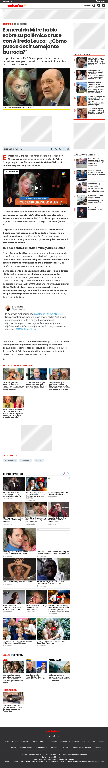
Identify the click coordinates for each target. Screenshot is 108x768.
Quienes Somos (26, 747)
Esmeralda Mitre (10, 460)
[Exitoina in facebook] (98, 5)
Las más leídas (82, 54)
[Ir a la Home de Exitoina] (17, 6)
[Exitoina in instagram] (93, 5)
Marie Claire (25, 741)
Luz (89, 741)
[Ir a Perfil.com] (100, 2)
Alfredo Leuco (25, 460)
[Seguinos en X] (103, 5)
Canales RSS (11, 747)
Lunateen (101, 741)
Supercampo (74, 741)
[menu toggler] (4, 5)
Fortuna (35, 741)
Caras (7, 741)
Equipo (65, 747)
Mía (94, 741)
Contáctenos (41, 747)
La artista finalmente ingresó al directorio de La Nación (40, 259)
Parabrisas (53, 741)
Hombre (43, 741)
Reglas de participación (82, 747)
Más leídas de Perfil (84, 154)
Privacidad (55, 747)
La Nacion (39, 460)
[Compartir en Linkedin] (64, 148)
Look (83, 741)
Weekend (63, 741)
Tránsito (98, 747)
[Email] (68, 149)
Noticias (15, 741)
